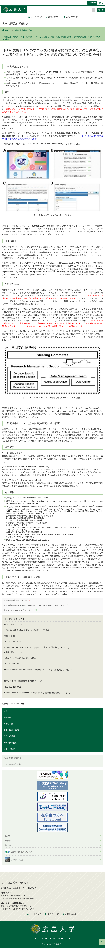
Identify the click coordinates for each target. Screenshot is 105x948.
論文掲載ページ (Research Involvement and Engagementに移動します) (35, 605)
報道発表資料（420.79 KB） (16, 600)
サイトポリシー (41, 938)
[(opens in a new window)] (52, 806)
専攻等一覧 (8, 724)
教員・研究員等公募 (12, 764)
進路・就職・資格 (11, 730)
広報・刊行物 (9, 749)
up (102, 943)
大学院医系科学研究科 (15, 23)
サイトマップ (36, 17)
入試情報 (7, 717)
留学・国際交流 (10, 743)
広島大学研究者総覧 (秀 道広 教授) (19, 610)
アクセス (54, 17)
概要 (5, 711)
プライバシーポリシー (61, 938)
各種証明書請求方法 (12, 758)
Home (7, 30)
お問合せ (72, 17)
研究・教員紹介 (10, 736)
